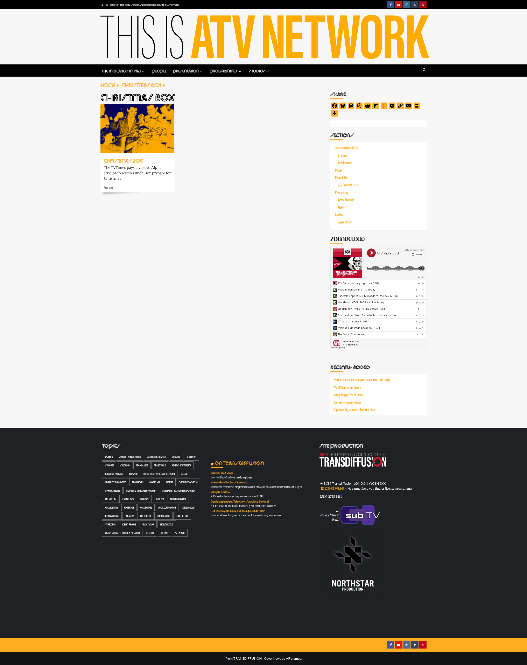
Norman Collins (112, 516)
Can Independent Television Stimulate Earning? (240, 501)
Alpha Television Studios (130, 456)
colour (184, 473)
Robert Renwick (129, 524)
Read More (108, 187)
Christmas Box (123, 160)
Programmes (224, 71)
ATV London (125, 465)
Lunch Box (159, 499)
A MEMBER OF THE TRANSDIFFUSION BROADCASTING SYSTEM (140, 4)
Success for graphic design (347, 402)
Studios (257, 71)
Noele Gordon (188, 507)
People (159, 71)
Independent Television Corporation (178, 490)
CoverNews (272, 658)
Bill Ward (133, 473)
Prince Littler (182, 516)
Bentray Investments (181, 465)
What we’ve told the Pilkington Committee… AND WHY (361, 380)
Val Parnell (180, 532)
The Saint (164, 532)
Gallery (342, 207)
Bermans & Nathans (114, 473)
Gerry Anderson (346, 199)
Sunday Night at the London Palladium (122, 532)
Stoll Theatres (167, 524)
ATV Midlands (142, 465)
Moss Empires (146, 507)
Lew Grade (144, 499)
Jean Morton (110, 499)
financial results (112, 490)
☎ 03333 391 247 (332, 488)
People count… (220, 491)
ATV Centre (191, 456)
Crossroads (137, 482)
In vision (342, 155)
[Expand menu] (143, 71)
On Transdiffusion (239, 463)
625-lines (109, 456)
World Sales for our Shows (347, 387)
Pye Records (110, 524)
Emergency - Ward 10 (188, 482)
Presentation (186, 71)
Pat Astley (129, 516)
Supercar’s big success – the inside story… (355, 409)
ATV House (109, 465)
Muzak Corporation (167, 507)
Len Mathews (128, 499)
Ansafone (176, 456)
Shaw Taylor (148, 524)
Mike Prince (129, 507)
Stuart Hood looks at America (229, 482)
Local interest (345, 162)
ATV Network (160, 465)
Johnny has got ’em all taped (348, 394)
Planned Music (163, 516)
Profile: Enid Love (222, 472)
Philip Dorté (145, 516)
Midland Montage (178, 499)
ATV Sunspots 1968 (348, 185)
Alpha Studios (345, 222)
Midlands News (111, 507)
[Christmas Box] (137, 128)
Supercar (150, 532)
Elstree (169, 482)
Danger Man (154, 482)
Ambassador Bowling (156, 456)
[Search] (424, 69)
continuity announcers (115, 482)
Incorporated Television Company (141, 490)
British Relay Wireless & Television (159, 473)
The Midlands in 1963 (121, 71)
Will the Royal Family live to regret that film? (238, 510)
